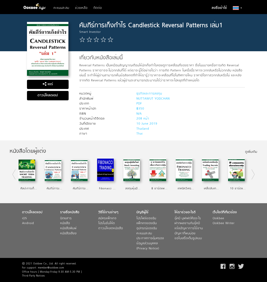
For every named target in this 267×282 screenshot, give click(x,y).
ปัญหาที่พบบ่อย (185, 233)
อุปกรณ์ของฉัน (146, 228)
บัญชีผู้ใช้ (142, 212)
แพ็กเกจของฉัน (146, 223)
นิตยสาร (66, 218)
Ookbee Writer (224, 223)
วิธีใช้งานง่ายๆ (108, 212)
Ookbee (218, 218)
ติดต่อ (97, 8)
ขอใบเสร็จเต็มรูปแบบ (188, 238)
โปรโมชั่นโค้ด (106, 223)
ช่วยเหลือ (81, 8)
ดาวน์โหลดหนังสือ (110, 228)
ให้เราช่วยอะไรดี (185, 212)
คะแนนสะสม (61, 8)
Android (28, 223)
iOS (24, 218)
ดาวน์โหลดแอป (48, 95)
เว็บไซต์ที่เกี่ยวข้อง (225, 212)
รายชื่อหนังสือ (69, 212)
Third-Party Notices (33, 276)
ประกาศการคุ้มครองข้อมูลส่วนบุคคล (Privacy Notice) (150, 243)
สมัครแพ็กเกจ (107, 218)
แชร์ (50, 84)
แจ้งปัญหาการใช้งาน (189, 228)
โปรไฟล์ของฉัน (146, 218)
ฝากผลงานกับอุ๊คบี (187, 223)
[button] (237, 8)
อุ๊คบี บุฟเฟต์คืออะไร (188, 218)
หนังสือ (65, 223)
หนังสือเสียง (68, 233)
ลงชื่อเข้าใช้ (219, 8)
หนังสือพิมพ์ (68, 228)
